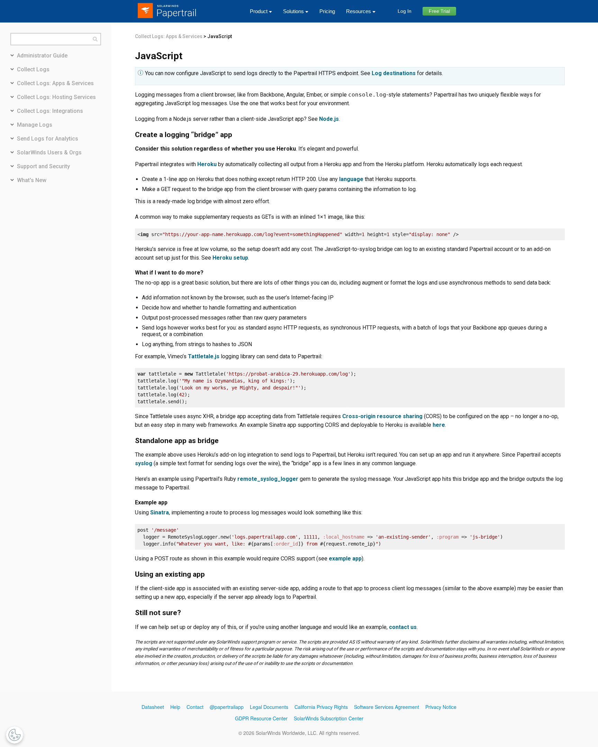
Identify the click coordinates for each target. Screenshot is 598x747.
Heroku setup (230, 257)
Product (259, 11)
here (439, 425)
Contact (195, 706)
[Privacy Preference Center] (14, 735)
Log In (404, 11)
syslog (143, 463)
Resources (358, 11)
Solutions (293, 11)
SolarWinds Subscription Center (328, 718)
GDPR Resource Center (261, 718)
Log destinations (394, 73)
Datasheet (153, 706)
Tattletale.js (203, 356)
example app (345, 558)
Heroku (207, 164)
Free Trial (439, 11)
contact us (403, 627)
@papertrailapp (227, 706)
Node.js (329, 119)
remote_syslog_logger (267, 479)
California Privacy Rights (321, 706)
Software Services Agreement (386, 706)
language (351, 179)
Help (175, 706)
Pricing (327, 11)
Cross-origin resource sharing (382, 416)
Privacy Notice (440, 706)
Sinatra (159, 512)
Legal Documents (269, 706)
